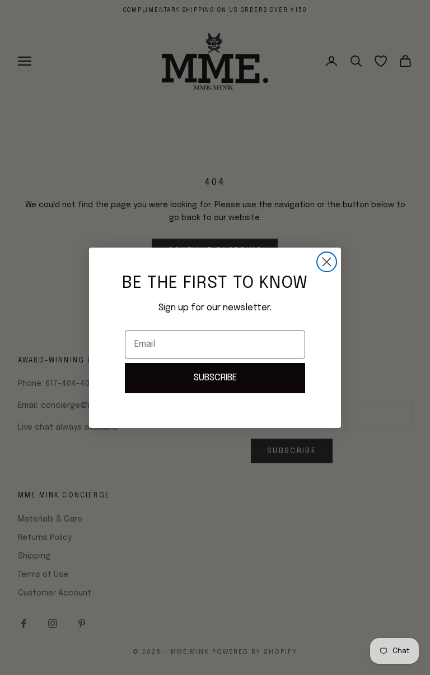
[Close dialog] (326, 262)
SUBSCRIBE (215, 378)
